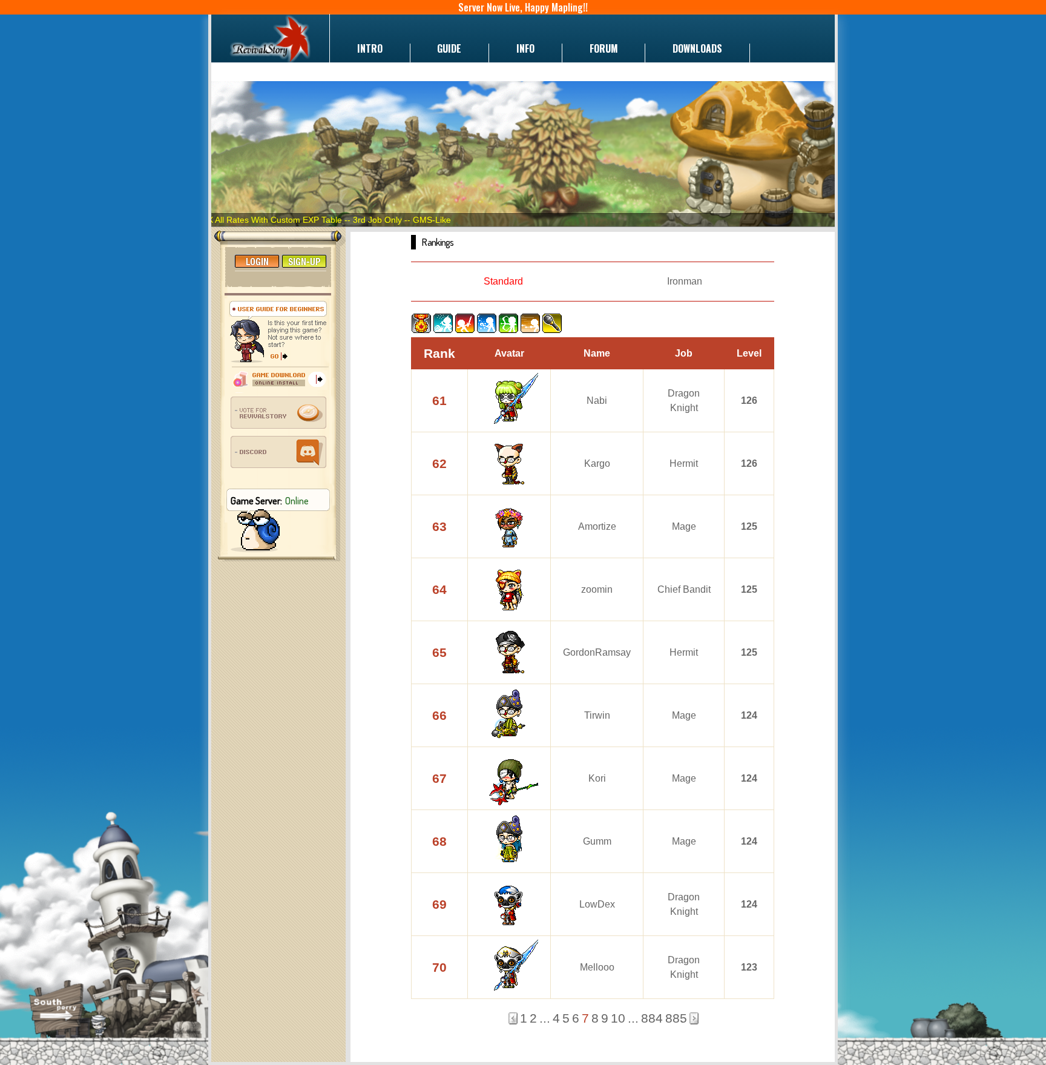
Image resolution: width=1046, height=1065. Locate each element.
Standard (503, 281)
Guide (449, 48)
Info (525, 48)
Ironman (684, 281)
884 (652, 1018)
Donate (254, 67)
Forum (604, 48)
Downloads (697, 48)
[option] (523, 153)
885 (676, 1018)
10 (618, 1018)
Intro (370, 48)
